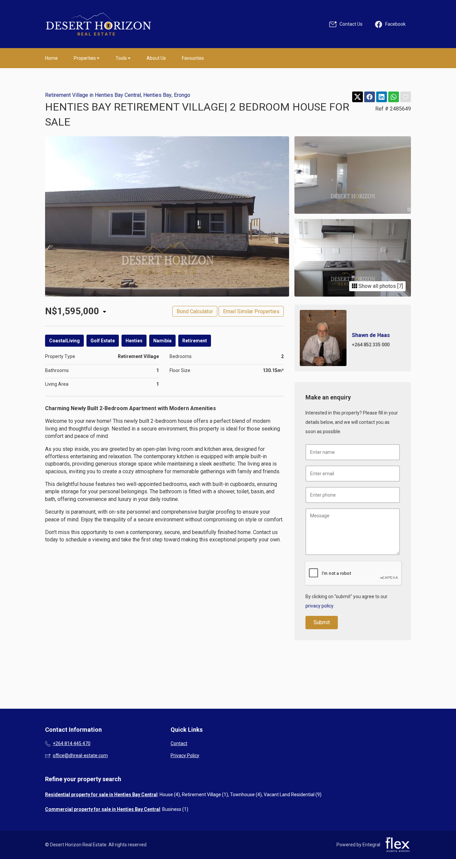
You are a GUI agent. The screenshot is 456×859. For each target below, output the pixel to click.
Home (51, 58)
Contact (179, 743)
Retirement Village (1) (205, 794)
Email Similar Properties (251, 311)
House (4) (170, 794)
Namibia (162, 340)
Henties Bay (157, 95)
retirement (194, 340)
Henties (134, 340)
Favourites (193, 58)
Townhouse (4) (246, 794)
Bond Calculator (195, 311)
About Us (156, 58)
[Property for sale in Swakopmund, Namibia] (98, 24)
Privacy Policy (185, 755)
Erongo (182, 95)
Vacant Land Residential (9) (292, 794)
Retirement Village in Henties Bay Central (93, 95)
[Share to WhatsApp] (393, 97)
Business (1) (175, 809)
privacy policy (319, 606)
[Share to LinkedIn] (381, 97)
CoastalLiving (64, 340)
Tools (122, 58)
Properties (85, 58)
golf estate (102, 340)
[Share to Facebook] (369, 97)
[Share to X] (357, 97)
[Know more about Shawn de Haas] (352, 338)
